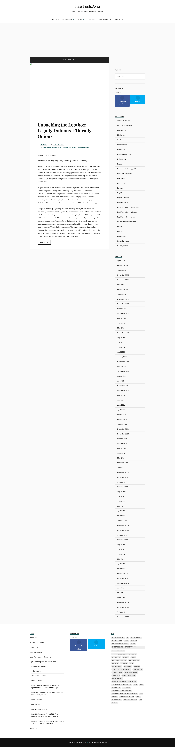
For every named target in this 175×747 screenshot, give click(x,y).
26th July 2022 (58, 144)
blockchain (116, 657)
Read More (44, 242)
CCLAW (133, 657)
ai (127, 637)
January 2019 (122, 520)
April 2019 (121, 511)
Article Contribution (37, 642)
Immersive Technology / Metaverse (57, 147)
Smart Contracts (123, 241)
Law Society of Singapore (121, 669)
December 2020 (123, 429)
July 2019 (120, 496)
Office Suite (35, 704)
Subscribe (33, 728)
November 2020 (123, 434)
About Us (53, 19)
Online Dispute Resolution (126, 222)
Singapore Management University (124, 693)
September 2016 (123, 617)
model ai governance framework (124, 681)
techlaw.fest (116, 699)
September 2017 (123, 583)
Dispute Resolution (124, 154)
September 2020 (123, 443)
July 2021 (120, 400)
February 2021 (122, 419)
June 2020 (121, 453)
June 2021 (121, 405)
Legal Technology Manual (126, 217)
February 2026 (122, 265)
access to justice (118, 637)
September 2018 (123, 540)
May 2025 (120, 285)
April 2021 (121, 410)
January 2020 (122, 467)
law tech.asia (117, 672)
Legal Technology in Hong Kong (128, 207)
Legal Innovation (66, 19)
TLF (141, 699)
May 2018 (120, 559)
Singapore (126, 687)
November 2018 (123, 530)
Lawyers (120, 188)
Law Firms (121, 183)
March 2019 (121, 516)
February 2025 (122, 289)
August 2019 (121, 492)
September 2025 (123, 280)
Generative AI (117, 666)
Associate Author (118, 651)
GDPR (131, 663)
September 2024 (123, 313)
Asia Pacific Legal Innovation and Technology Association (124, 647)
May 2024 (120, 328)
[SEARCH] (142, 76)
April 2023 (121, 352)
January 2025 (122, 294)
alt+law (134, 640)
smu (141, 693)
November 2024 (123, 304)
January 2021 (122, 424)
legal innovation (131, 672)
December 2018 (123, 525)
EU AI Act (124, 663)
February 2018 (122, 573)
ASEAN (133, 643)
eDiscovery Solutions (38, 676)
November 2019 (123, 477)
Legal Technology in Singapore (127, 212)
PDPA (135, 684)
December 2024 (123, 299)
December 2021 (123, 386)
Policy (80, 19)
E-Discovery (121, 159)
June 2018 (121, 554)
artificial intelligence (120, 643)
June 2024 (121, 323)
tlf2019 (114, 703)
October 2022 (122, 366)
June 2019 (121, 501)
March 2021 (121, 414)
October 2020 (122, 439)
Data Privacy (121, 149)
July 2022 (120, 381)
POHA (142, 684)
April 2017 (121, 597)
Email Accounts (36, 680)
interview (127, 666)
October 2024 (122, 309)
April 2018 (121, 564)
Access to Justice (123, 120)
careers (126, 657)
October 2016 (122, 612)
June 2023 (121, 347)
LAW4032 (137, 666)
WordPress (81, 742)
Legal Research (122, 202)
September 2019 (123, 487)
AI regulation (117, 640)
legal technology (129, 675)
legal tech (116, 675)
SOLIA (138, 696)
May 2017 (120, 593)
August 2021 (121, 395)
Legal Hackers (122, 193)
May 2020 (120, 458)
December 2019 (123, 472)
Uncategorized (122, 246)
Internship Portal (105, 19)
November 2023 (123, 333)
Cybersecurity (122, 145)
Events (119, 164)
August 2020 (121, 448)
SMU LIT (114, 696)
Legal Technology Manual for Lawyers (43, 662)
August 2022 (121, 376)
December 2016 (123, 602)
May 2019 (120, 506)
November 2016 (123, 607)
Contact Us (119, 19)
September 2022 (123, 371)
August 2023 (121, 338)
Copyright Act (134, 660)
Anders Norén (102, 742)
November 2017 (123, 578)
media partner (117, 678)
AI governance (136, 637)
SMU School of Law (127, 696)
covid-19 (115, 663)
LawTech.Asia (87, 6)
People (119, 226)
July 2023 (120, 342)
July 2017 (120, 588)
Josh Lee (43, 144)
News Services (36, 699)
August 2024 (121, 318)
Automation (121, 130)
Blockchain (121, 135)
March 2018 (121, 569)
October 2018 (122, 535)
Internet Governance (124, 173)
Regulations (83, 147)
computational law (119, 660)
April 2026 (121, 260)
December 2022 (123, 362)
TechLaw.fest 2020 (130, 699)
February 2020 (122, 463)
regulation (116, 687)
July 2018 (120, 549)
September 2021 (123, 390)
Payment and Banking (39, 709)
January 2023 (122, 357)
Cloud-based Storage (38, 666)
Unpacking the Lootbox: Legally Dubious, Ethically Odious (64, 130)
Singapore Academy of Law (121, 690)
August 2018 (121, 544)
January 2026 (122, 270)
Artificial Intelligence (124, 125)
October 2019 (122, 482)
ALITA (126, 640)
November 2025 (123, 275)
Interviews (91, 19)
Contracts (120, 140)
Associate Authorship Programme (124, 654)
